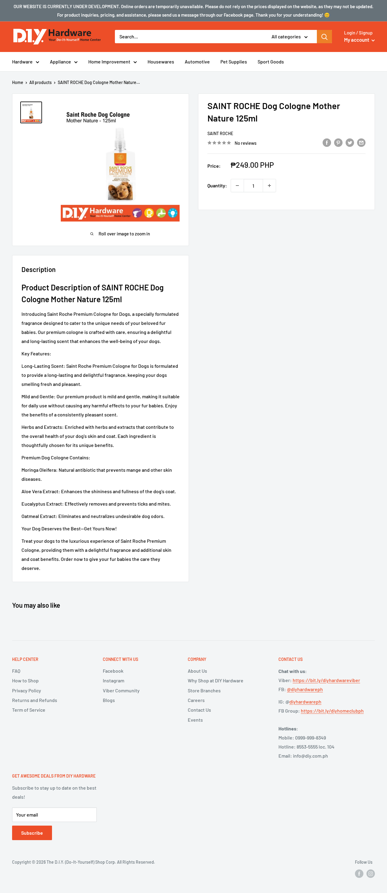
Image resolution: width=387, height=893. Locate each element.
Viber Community (121, 690)
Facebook (113, 671)
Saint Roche (220, 133)
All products (40, 82)
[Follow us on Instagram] (370, 873)
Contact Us (199, 710)
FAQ (16, 671)
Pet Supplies (233, 61)
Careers (196, 700)
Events (195, 720)
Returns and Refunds (34, 700)
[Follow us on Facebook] (359, 873)
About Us (197, 671)
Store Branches (204, 690)
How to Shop (25, 680)
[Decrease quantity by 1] (237, 185)
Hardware (22, 61)
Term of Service (28, 710)
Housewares (161, 61)
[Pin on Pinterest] (338, 142)
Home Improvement (109, 61)
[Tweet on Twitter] (350, 142)
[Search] (324, 36)
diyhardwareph (305, 701)
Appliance (60, 61)
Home (17, 82)
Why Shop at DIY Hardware (215, 680)
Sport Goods (271, 61)
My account (357, 40)
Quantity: (217, 185)
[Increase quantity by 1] (269, 185)
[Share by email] (361, 142)
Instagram (113, 680)
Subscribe (32, 833)
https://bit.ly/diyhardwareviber (326, 680)
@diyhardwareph (305, 689)
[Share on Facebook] (327, 142)
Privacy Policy (26, 690)
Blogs (109, 700)
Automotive (197, 61)
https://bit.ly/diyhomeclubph (332, 710)
